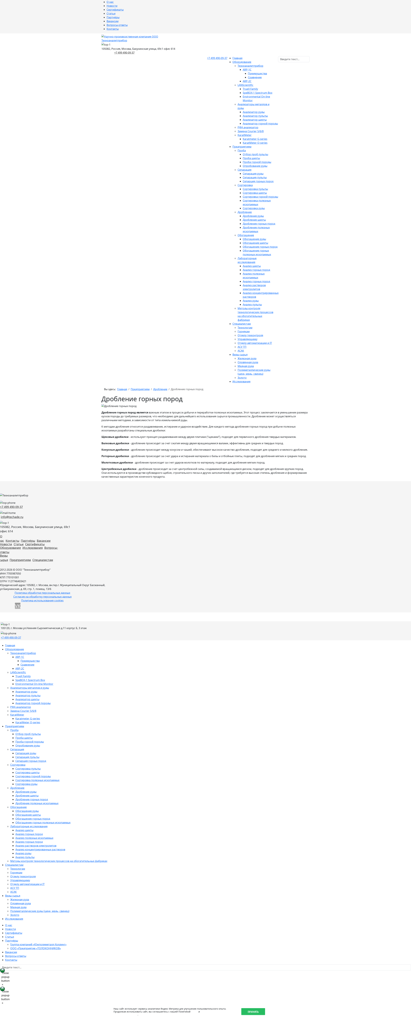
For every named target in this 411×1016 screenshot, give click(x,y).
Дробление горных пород (259, 223)
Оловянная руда (248, 362)
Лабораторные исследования (29, 826)
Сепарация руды (253, 173)
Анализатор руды (254, 112)
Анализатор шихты (255, 119)
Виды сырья (240, 354)
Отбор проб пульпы (255, 154)
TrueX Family (250, 89)
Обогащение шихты (255, 243)
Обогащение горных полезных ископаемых (42, 822)
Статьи (111, 13)
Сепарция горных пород (258, 181)
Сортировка (245, 185)
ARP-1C (247, 69)
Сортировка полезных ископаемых (37, 780)
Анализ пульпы (252, 304)
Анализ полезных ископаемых (34, 838)
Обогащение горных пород (260, 247)
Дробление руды (253, 216)
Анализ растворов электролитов (35, 845)
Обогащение (246, 235)
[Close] (2, 970)
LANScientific (245, 85)
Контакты (113, 29)
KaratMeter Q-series (255, 143)
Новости (112, 6)
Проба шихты (251, 158)
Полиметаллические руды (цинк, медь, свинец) (39, 911)
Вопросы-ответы (117, 25)
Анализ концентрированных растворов (40, 849)
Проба (242, 150)
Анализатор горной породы (260, 123)
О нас (110, 2)
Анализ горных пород (256, 270)
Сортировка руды (254, 208)
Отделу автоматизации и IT (255, 343)
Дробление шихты (254, 220)
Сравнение (255, 77)
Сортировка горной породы (260, 196)
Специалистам (241, 324)
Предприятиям (241, 146)
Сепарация (244, 169)
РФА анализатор (248, 127)
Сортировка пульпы (255, 189)
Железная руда (247, 358)
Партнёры (113, 17)
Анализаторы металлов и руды (29, 688)
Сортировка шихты (255, 193)
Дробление (245, 212)
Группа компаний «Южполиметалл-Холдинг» (38, 944)
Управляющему (247, 339)
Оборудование (241, 62)
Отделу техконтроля (250, 335)
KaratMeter (245, 135)
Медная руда (246, 366)
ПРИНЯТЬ (253, 1011)
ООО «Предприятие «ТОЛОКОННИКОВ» (35, 948)
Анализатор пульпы (255, 116)
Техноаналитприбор (250, 66)
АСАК (241, 350)
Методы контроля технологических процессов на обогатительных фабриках (58, 861)
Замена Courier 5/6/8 (251, 131)
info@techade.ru (12, 517)
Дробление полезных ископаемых (36, 803)
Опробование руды (255, 166)
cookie (194, 1011)
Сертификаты (115, 9)
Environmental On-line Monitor (34, 684)
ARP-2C (247, 81)
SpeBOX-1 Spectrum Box (257, 92)
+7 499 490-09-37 (124, 52)
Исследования (241, 381)
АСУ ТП (242, 347)
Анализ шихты (252, 266)
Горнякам (244, 331)
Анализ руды (251, 300)
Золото (242, 377)
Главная (237, 58)
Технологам (245, 327)
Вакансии (112, 21)
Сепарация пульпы (255, 177)
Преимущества (257, 73)
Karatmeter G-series (255, 139)
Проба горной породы (257, 162)
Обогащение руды (254, 239)
